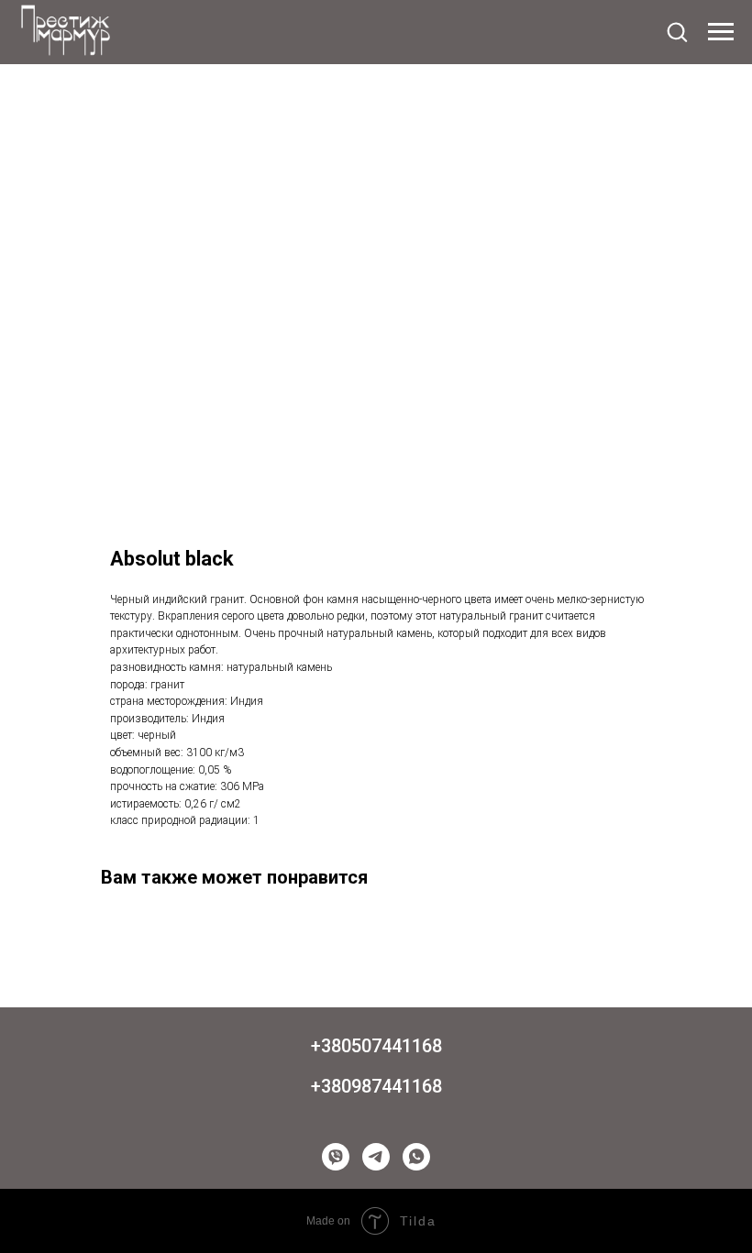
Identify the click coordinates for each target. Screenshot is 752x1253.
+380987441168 (376, 1086)
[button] (677, 31)
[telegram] (376, 1157)
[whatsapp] (416, 1157)
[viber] (335, 1157)
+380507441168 (376, 1046)
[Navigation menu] (721, 32)
